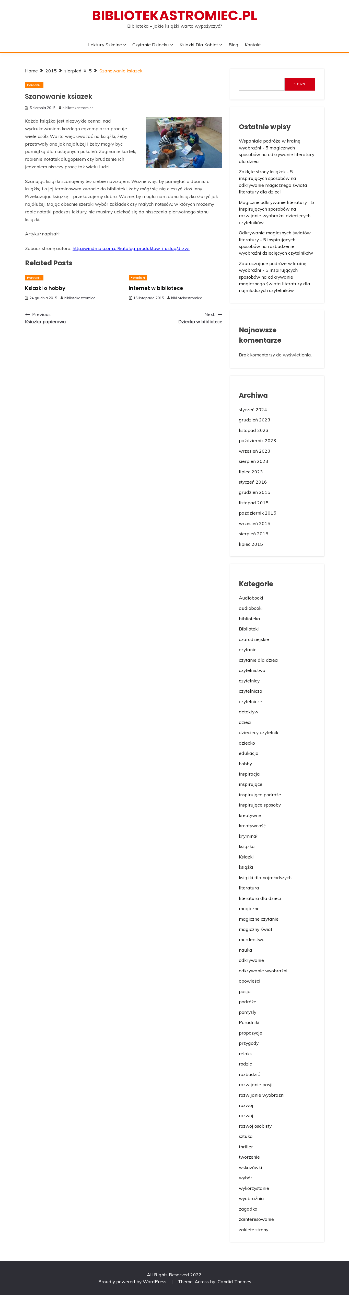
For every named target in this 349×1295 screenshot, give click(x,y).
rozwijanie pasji (256, 1084)
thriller (246, 1146)
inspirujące (250, 784)
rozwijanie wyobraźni (262, 1095)
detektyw (248, 711)
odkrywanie (251, 960)
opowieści (249, 981)
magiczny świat (255, 929)
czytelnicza (250, 691)
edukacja (249, 753)
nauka (245, 950)
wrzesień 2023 (254, 451)
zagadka (248, 1209)
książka (247, 846)
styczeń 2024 (253, 409)
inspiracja (249, 774)
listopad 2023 (254, 430)
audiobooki (251, 608)
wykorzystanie (254, 1188)
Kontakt (253, 44)
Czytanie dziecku (150, 44)
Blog (233, 44)
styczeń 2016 (253, 482)
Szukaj (300, 84)
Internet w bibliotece (156, 288)
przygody (249, 1043)
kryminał (248, 836)
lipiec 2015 (251, 544)
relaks (245, 1053)
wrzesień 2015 (254, 523)
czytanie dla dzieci (258, 660)
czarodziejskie (254, 639)
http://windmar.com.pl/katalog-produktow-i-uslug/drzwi (131, 248)
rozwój (246, 1105)
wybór (245, 1177)
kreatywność (252, 825)
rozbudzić (249, 1074)
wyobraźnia (251, 1198)
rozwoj (246, 1115)
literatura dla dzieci (260, 898)
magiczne (249, 908)
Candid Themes (234, 1281)
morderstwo (251, 939)
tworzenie (249, 1157)
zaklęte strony (253, 1229)
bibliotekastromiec (78, 107)
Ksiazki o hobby (45, 288)
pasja (245, 991)
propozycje (250, 1033)
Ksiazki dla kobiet (199, 44)
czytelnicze (250, 701)
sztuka (246, 1136)
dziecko (247, 743)
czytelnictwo (252, 670)
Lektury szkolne (105, 44)
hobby (245, 763)
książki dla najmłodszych (265, 877)
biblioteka (249, 618)
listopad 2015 (254, 502)
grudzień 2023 (254, 419)
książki (246, 867)
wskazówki (250, 1167)
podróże (247, 1001)
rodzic (245, 1064)
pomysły (247, 1012)
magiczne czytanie (258, 919)
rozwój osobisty (255, 1126)
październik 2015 (257, 513)
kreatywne (250, 815)
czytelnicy (249, 680)
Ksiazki (246, 856)
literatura (249, 887)
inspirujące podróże (260, 794)
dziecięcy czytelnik (258, 732)
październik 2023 (257, 440)
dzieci (245, 722)
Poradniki (34, 85)
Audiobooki (251, 598)
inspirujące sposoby (260, 805)
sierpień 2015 (253, 533)
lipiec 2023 (251, 471)
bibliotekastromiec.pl (174, 15)
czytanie (248, 649)
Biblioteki (249, 629)
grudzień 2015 (254, 492)
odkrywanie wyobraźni (263, 970)
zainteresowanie (256, 1219)
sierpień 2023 (253, 461)
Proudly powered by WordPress (133, 1281)
